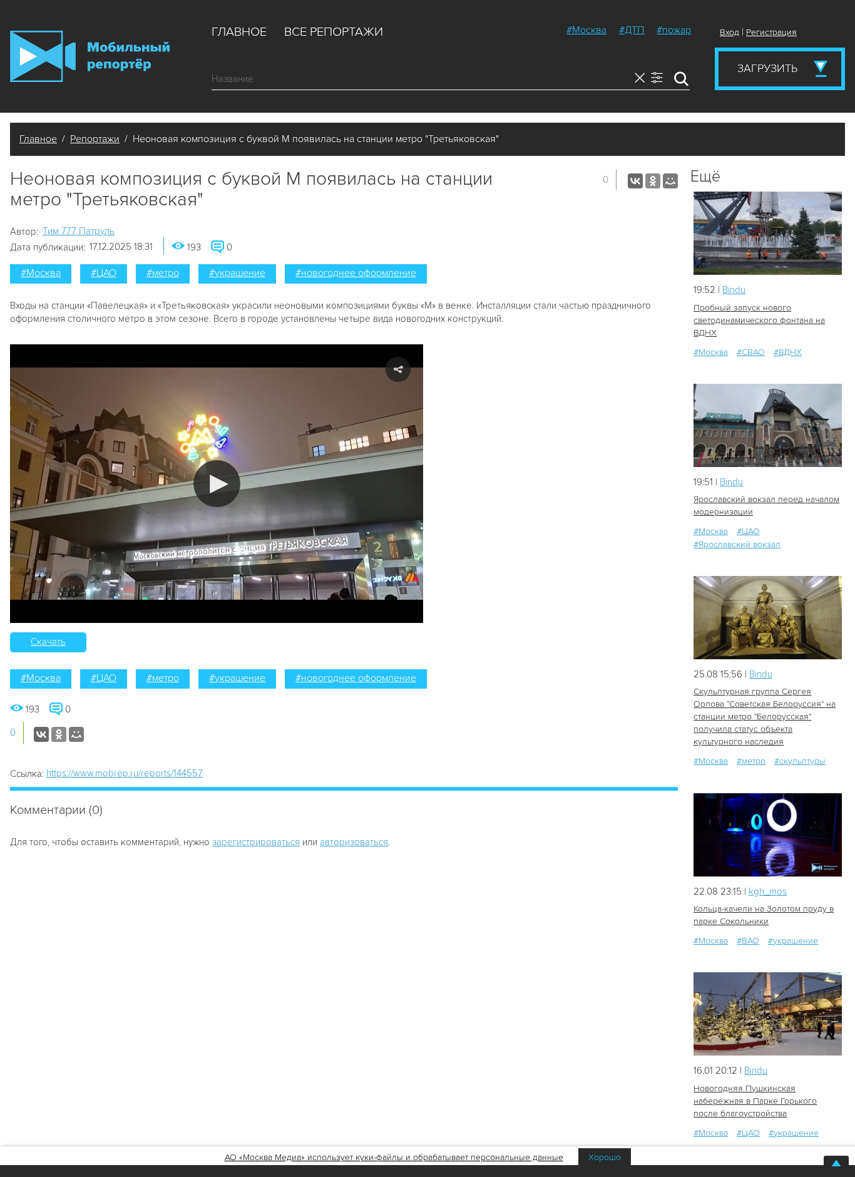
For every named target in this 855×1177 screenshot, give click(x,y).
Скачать (48, 641)
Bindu (733, 290)
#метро (162, 273)
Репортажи (95, 139)
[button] (216, 483)
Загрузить (767, 68)
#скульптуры (800, 761)
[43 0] (768, 834)
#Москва (586, 30)
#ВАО (748, 940)
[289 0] (768, 1014)
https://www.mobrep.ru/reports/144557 (124, 773)
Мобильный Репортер (90, 56)
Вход (729, 32)
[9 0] (768, 233)
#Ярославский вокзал (737, 544)
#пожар (674, 30)
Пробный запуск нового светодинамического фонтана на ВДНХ (759, 320)
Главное (239, 31)
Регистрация (771, 32)
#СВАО (751, 352)
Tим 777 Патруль (79, 231)
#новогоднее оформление (355, 273)
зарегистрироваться (256, 842)
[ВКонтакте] (635, 180)
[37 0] (768, 617)
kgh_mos (768, 891)
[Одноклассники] (652, 180)
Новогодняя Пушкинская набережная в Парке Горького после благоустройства (755, 1101)
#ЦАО (103, 273)
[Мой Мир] (670, 180)
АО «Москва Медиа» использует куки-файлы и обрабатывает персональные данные (394, 1157)
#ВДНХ (788, 352)
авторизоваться (354, 842)
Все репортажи (333, 31)
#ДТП (631, 30)
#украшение (237, 273)
